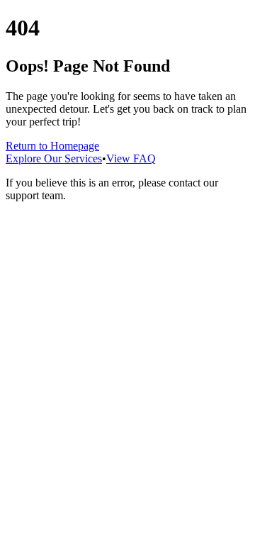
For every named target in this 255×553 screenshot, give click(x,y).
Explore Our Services (54, 158)
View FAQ (131, 158)
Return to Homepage (52, 146)
